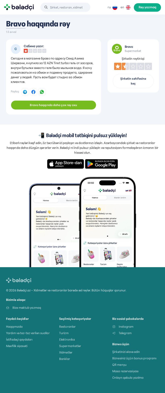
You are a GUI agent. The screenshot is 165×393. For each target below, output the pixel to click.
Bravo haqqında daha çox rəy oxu (53, 105)
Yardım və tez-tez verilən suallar (28, 333)
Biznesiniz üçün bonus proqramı (134, 358)
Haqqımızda (14, 326)
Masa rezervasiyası (125, 371)
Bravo (16, 24)
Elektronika (67, 339)
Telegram (125, 333)
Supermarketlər (70, 345)
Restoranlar (67, 326)
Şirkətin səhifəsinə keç (133, 81)
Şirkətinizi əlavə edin (126, 351)
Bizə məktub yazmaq (26, 307)
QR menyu (119, 364)
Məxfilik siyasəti (16, 345)
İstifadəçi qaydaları (19, 339)
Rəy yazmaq (147, 7)
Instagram (126, 326)
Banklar (64, 358)
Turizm (64, 333)
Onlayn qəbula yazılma (127, 377)
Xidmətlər (65, 352)
